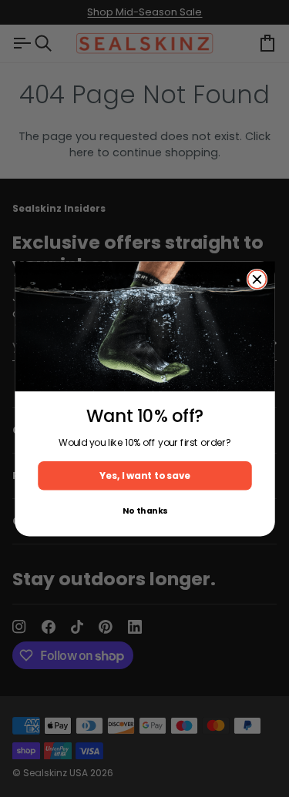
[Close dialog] (256, 279)
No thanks (144, 510)
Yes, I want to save (144, 474)
